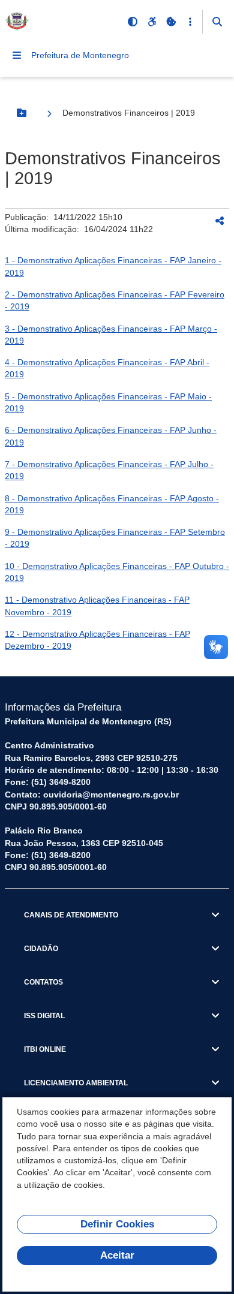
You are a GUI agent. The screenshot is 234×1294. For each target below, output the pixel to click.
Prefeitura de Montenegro (80, 55)
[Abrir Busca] (217, 22)
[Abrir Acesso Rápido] (190, 21)
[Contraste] (132, 21)
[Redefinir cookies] (171, 21)
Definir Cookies (117, 1224)
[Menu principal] (17, 55)
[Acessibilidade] (151, 21)
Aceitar (117, 1255)
